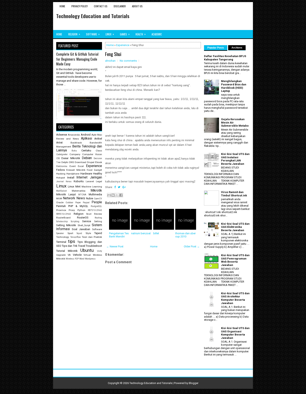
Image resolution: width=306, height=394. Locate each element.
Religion (74, 34)
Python (81, 210)
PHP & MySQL (78, 206)
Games (125, 34)
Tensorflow (75, 237)
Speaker (60, 233)
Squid (79, 233)
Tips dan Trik (69, 245)
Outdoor (69, 202)
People (97, 202)
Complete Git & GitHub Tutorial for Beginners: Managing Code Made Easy (77, 58)
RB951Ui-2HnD (63, 214)
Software (93, 34)
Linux (110, 34)
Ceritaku (86, 150)
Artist (59, 142)
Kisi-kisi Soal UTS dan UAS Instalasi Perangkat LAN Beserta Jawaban (235, 158)
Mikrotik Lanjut (66, 194)
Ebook (98, 162)
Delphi (64, 162)
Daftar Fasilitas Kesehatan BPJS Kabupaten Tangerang (225, 58)
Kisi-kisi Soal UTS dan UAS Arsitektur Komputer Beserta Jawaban (235, 298)
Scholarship (62, 221)
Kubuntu (79, 181)
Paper (78, 202)
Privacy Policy (79, 6)
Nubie (89, 198)
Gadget (98, 169)
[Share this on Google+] (124, 187)
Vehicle (77, 254)
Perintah (61, 206)
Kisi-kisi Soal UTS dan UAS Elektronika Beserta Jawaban (235, 227)
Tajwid (98, 233)
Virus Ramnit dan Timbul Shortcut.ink (234, 194)
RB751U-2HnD (95, 210)
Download (80, 162)
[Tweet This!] (119, 187)
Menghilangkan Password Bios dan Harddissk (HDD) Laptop (233, 86)
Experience (122, 45)
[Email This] (109, 195)
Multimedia (95, 194)
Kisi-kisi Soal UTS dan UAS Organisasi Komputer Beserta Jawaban (235, 333)
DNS (71, 162)
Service (86, 221)
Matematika (78, 190)
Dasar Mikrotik (70, 158)
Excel (81, 166)
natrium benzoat (141, 233)
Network (69, 198)
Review (98, 213)
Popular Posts (215, 47)
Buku (74, 150)
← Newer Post (114, 246)
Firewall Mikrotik (75, 169)
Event (73, 166)
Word (81, 258)
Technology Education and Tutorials (92, 16)
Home (62, 6)
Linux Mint (74, 186)
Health (141, 34)
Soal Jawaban (81, 229)
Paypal (86, 202)
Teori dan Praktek (92, 237)
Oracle (59, 202)
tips (71, 241)
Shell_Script (84, 225)
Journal (60, 181)
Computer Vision (92, 154)
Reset (88, 214)
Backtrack (76, 142)
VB (69, 254)
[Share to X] (117, 195)
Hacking (60, 173)
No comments (128, 60)
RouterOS (82, 217)
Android (86, 134)
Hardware (86, 173)
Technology (62, 237)
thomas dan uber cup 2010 (185, 235)
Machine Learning (92, 186)
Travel (81, 245)
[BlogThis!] (113, 195)
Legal (99, 181)
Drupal (90, 162)
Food (89, 169)
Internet (81, 177)
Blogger (193, 383)
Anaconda (74, 134)
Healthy (97, 173)
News (80, 198)
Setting (98, 221)
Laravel (90, 181)
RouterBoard (63, 217)
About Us (137, 6)
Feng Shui (113, 53)
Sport (70, 233)
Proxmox (61, 210)
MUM (59, 198)
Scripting (75, 221)
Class (99, 150)
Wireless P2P (72, 258)
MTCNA (82, 194)
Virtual (87, 254)
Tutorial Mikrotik (67, 250)
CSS (58, 158)
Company (75, 154)
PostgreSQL (96, 206)
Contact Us (100, 6)
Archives (236, 47)
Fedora (60, 169)
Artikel (98, 138)
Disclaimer (120, 6)
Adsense (61, 134)
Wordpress (90, 258)
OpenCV (98, 198)
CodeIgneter (62, 154)
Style (88, 233)
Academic (157, 34)
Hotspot (60, 177)
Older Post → (192, 246)
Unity (99, 251)
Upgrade (61, 254)
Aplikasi (86, 138)
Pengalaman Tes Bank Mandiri (119, 235)
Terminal (61, 241)
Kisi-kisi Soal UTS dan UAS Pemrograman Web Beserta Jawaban (235, 260)
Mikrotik (96, 190)
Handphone (72, 173)
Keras (69, 181)
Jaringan (96, 177)
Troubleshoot (94, 245)
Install (70, 177)
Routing (98, 217)
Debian (87, 158)
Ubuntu (87, 250)
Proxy (72, 210)
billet (156, 233)
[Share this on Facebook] (115, 187)
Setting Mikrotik (66, 225)
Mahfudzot (61, 191)
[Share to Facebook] (121, 195)
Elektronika (61, 166)
